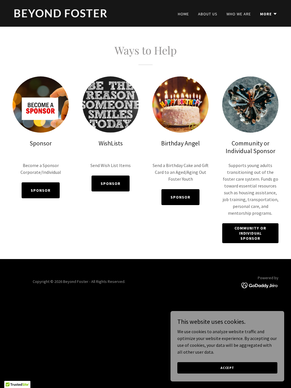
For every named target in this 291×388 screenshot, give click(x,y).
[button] (268, 14)
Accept (227, 368)
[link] (77, 15)
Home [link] (183, 13)
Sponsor (41, 190)
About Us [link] (207, 13)
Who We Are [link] (238, 13)
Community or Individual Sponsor (250, 233)
